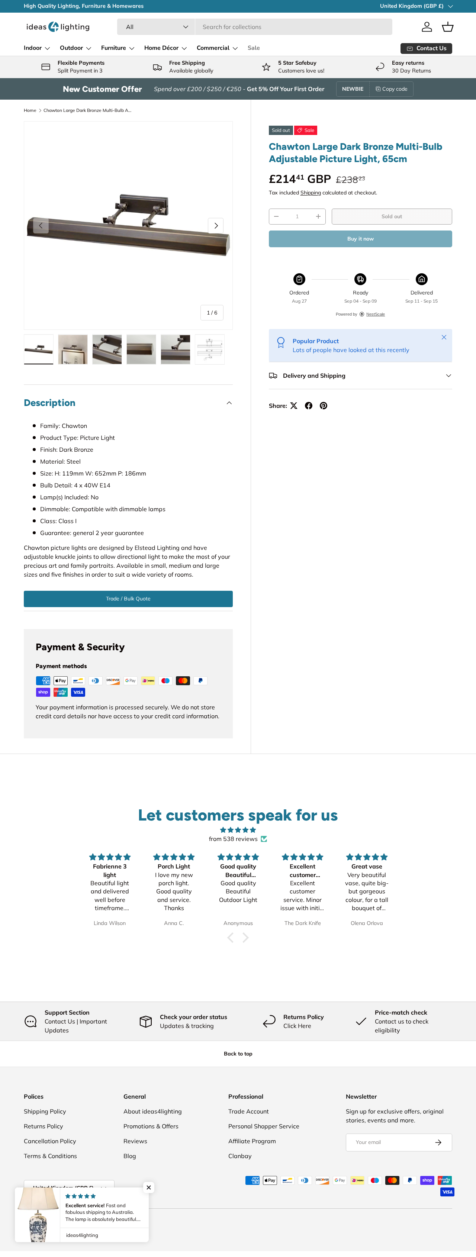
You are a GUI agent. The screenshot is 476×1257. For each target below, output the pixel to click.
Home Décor (161, 48)
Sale (254, 48)
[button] (448, 27)
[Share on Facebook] (308, 405)
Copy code (395, 89)
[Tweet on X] (293, 405)
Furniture (113, 48)
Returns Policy (43, 1126)
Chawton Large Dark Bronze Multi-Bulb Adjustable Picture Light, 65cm (88, 110)
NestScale (375, 314)
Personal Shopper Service (263, 1126)
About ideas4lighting (152, 1111)
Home (30, 110)
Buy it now (360, 238)
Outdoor (71, 48)
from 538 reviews (233, 838)
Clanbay (240, 1156)
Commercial (213, 48)
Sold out (392, 216)
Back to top (238, 1053)
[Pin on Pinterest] (323, 405)
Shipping (310, 192)
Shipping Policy (45, 1111)
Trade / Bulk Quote (128, 598)
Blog (129, 1156)
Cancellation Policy (50, 1141)
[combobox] (255, 27)
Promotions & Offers (150, 1126)
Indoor (33, 48)
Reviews (135, 1141)
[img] (238, 829)
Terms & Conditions (50, 1156)
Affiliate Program (252, 1141)
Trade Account (248, 1111)
